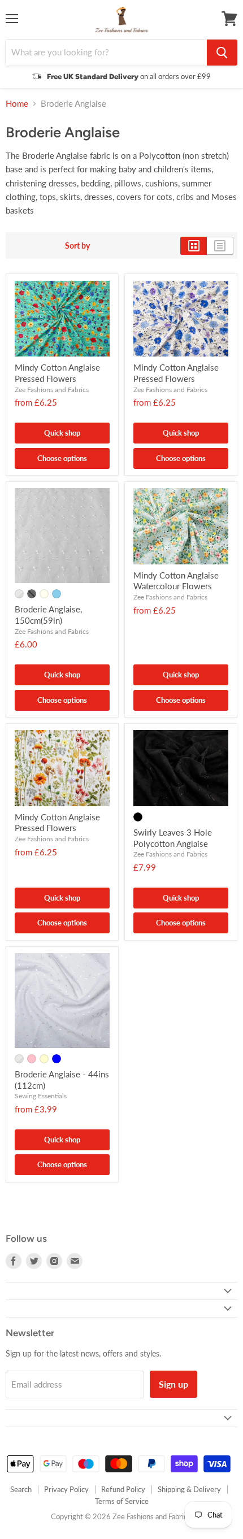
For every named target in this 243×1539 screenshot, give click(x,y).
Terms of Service (122, 1501)
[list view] (220, 246)
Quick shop (62, 432)
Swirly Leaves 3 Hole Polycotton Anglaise (172, 838)
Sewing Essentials (41, 1096)
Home (17, 103)
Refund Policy (123, 1489)
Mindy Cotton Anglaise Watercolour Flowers (176, 581)
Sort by (77, 245)
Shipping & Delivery (189, 1489)
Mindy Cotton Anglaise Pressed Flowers (57, 373)
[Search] (222, 53)
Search (21, 1489)
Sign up (173, 1384)
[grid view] (193, 246)
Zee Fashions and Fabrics (52, 389)
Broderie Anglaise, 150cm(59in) (48, 614)
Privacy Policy (66, 1489)
